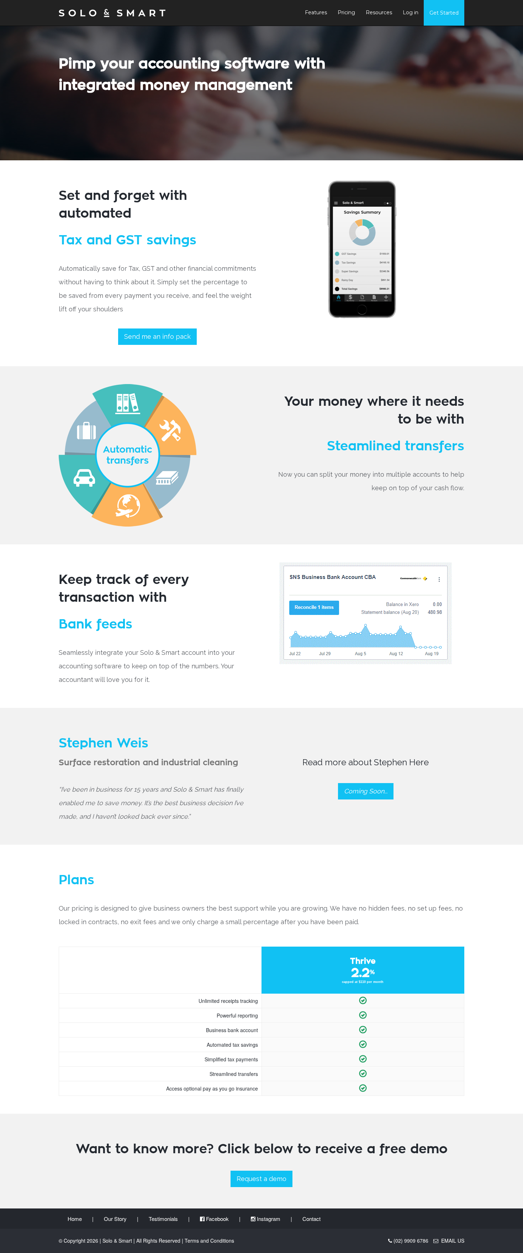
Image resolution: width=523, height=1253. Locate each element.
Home (75, 1218)
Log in (410, 12)
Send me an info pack (157, 336)
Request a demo (261, 1178)
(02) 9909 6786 (410, 1240)
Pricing (346, 12)
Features (316, 12)
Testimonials (163, 1218)
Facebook (217, 1218)
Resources (379, 12)
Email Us (451, 1240)
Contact (311, 1218)
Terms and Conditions (209, 1240)
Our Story (115, 1218)
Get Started (444, 13)
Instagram (267, 1218)
